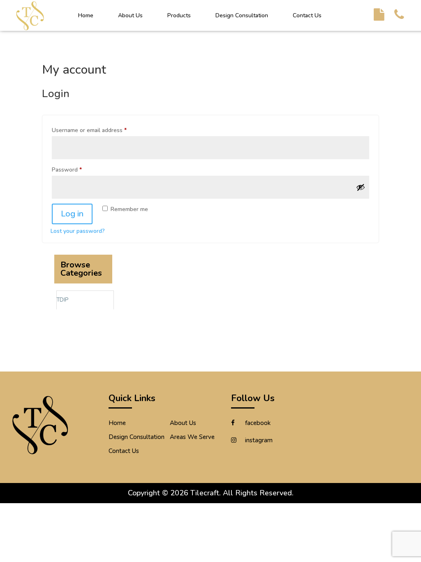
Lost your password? (78, 231)
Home (85, 16)
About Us (130, 16)
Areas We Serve (192, 437)
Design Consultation (241, 16)
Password (67, 170)
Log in (72, 213)
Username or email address (89, 130)
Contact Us (307, 16)
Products (179, 16)
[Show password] (360, 187)
